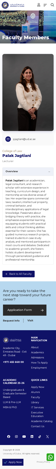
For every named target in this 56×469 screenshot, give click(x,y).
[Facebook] (9, 437)
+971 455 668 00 (13, 362)
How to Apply (39, 362)
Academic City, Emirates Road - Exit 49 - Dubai (15, 352)
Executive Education (37, 414)
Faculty (35, 397)
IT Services (37, 407)
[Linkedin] (32, 437)
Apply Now (37, 387)
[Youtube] (24, 437)
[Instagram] (16, 437)
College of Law (12, 151)
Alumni (35, 392)
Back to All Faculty (20, 273)
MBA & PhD (10, 407)
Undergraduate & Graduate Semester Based (15, 394)
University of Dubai (12, 453)
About (35, 347)
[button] (45, 5)
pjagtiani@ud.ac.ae (24, 139)
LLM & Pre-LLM (12, 402)
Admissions (37, 357)
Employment (39, 367)
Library (35, 402)
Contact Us (37, 426)
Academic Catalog (42, 421)
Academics (37, 352)
